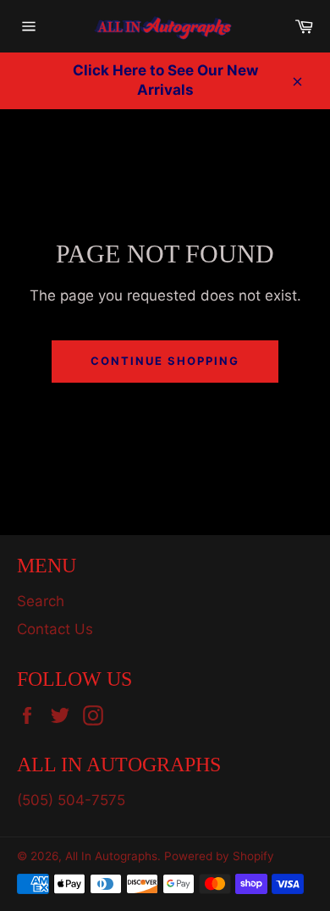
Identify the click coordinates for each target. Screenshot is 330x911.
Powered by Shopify (219, 856)
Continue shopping (165, 360)
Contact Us (55, 629)
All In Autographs (111, 856)
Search (40, 601)
